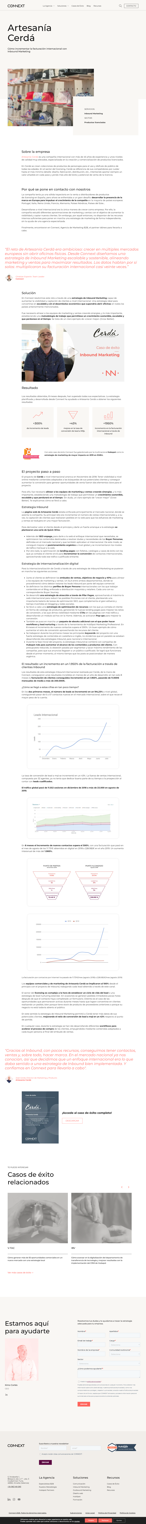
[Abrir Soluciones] (68, 5)
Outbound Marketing (82, 1490)
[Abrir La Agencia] (53, 5)
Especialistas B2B (46, 1484)
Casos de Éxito (113, 1484)
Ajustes (119, 1520)
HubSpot (77, 1497)
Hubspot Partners (46, 1490)
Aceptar (91, 1520)
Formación (77, 1500)
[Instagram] (14, 1499)
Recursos (111, 1490)
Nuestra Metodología (48, 1487)
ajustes (77, 1521)
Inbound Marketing (81, 1487)
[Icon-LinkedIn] (9, 1499)
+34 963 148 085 (14, 1487)
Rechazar (105, 1520)
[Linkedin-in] (6, 1394)
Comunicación (79, 1484)
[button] (73, 353)
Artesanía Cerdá (30, 157)
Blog (109, 1487)
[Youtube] (19, 1499)
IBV (73, 1248)
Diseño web (78, 1493)
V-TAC (11, 1248)
